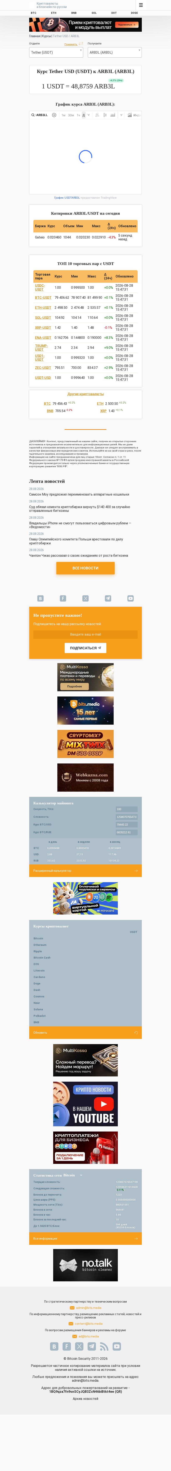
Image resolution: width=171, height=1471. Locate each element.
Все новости (85, 568)
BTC (47, 404)
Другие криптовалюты (85, 394)
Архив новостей (85, 1399)
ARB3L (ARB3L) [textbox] (101, 52)
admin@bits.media (88, 1308)
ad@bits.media (89, 1336)
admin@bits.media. (85, 1381)
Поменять (71, 44)
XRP (103, 411)
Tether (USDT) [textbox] (42, 52)
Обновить (40, 1032)
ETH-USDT (43, 308)
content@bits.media (89, 1323)
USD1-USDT (40, 358)
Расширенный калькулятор (52, 870)
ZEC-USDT (43, 368)
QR (118, 1392)
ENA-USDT (43, 338)
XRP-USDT (43, 328)
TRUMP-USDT (41, 348)
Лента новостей (47, 481)
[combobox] (56, 52)
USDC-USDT (40, 287)
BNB (50, 411)
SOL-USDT (43, 318)
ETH (100, 404)
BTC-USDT (43, 298)
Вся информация (45, 1238)
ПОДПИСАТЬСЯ (83, 648)
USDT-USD (43, 378)
